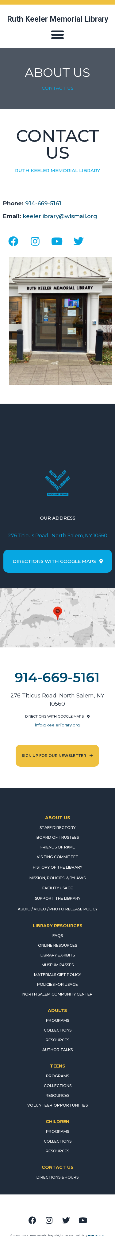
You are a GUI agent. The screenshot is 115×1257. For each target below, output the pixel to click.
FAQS (57, 935)
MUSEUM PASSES (58, 965)
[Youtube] (57, 241)
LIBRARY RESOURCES (57, 925)
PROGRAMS (57, 1020)
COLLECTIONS (57, 1030)
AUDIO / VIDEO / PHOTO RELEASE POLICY (58, 909)
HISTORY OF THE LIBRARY (57, 867)
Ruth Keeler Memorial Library (57, 19)
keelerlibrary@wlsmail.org (60, 216)
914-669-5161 (43, 203)
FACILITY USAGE (57, 888)
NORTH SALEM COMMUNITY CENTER (57, 994)
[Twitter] (78, 241)
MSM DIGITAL (96, 1235)
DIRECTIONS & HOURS (57, 1177)
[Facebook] (13, 241)
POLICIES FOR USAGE (57, 984)
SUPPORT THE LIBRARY (57, 898)
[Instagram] (35, 241)
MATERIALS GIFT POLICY (57, 974)
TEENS (57, 1066)
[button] (57, 34)
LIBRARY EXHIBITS (57, 955)
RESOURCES (57, 1040)
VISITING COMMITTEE (57, 857)
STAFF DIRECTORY (57, 827)
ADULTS (57, 1010)
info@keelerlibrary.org (57, 724)
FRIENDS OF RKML (57, 847)
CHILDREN (57, 1121)
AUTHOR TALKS (57, 1049)
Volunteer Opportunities (57, 1105)
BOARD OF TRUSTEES (57, 837)
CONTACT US (58, 1167)
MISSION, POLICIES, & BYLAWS (57, 878)
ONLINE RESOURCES (57, 945)
